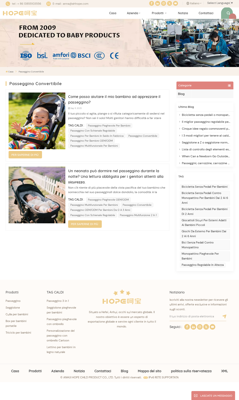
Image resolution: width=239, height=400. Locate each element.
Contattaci (206, 13)
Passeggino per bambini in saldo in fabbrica (97, 136)
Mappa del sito (149, 371)
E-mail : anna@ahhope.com (70, 4)
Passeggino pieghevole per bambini (109, 125)
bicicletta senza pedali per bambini (205, 187)
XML (224, 371)
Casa (112, 13)
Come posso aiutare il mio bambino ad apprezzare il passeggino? (114, 99)
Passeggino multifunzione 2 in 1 (138, 215)
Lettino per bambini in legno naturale (61, 349)
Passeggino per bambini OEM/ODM (91, 140)
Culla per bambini (17, 314)
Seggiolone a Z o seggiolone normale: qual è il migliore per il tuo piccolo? (206, 142)
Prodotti (158, 13)
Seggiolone (13, 308)
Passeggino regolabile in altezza (203, 265)
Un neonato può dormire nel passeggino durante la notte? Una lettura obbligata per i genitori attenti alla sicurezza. (115, 173)
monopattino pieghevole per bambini (200, 256)
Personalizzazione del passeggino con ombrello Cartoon (61, 335)
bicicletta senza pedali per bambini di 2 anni (205, 211)
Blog (181, 94)
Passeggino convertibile (142, 136)
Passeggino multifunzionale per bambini (94, 145)
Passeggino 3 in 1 (58, 301)
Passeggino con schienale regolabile (92, 130)
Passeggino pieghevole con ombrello (62, 321)
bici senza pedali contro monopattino (198, 245)
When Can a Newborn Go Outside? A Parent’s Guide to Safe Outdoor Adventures (206, 156)
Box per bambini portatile (16, 323)
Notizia (183, 13)
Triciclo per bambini (18, 333)
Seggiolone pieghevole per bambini (61, 310)
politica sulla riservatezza (191, 371)
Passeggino (13, 301)
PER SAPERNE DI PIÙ (25, 155)
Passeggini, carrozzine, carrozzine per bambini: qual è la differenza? (206, 163)
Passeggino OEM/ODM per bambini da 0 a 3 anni (100, 210)
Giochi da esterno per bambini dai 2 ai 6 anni (204, 233)
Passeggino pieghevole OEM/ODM (108, 199)
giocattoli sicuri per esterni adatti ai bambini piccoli (204, 222)
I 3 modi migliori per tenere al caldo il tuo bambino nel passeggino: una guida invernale (206, 136)
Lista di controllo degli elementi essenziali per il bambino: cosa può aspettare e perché (206, 149)
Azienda (132, 13)
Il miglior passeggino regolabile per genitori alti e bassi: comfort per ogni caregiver (206, 122)
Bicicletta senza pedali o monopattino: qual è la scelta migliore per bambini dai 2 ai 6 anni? (206, 115)
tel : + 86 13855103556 (26, 4)
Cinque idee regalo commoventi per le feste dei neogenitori (206, 129)
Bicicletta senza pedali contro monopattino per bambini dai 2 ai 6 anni (205, 198)
